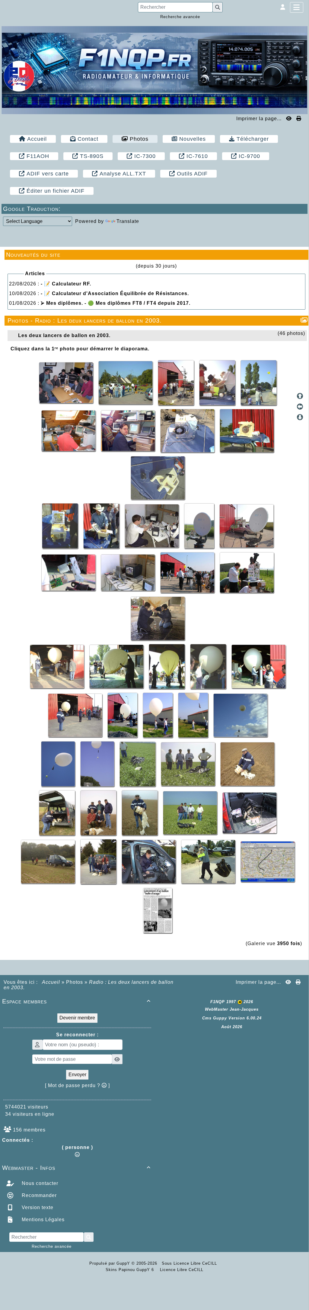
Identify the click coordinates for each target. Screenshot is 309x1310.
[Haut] (300, 396)
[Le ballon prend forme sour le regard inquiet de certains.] (117, 666)
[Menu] (296, 7)
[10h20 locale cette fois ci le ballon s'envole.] (58, 763)
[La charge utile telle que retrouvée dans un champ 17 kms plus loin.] (138, 763)
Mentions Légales (42, 1219)
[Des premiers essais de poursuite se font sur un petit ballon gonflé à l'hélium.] (188, 572)
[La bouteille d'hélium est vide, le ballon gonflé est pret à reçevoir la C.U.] (259, 666)
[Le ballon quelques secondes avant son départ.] (158, 714)
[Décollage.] (240, 714)
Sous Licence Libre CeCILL (190, 1263)
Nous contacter (39, 1183)
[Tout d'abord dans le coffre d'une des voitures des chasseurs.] (250, 812)
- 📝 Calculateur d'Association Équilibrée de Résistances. (115, 293)
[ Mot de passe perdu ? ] (77, 1085)
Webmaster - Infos (76, 1167)
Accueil (51, 982)
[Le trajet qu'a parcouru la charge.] (268, 861)
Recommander (38, 1195)
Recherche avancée (180, 16)
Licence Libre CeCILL (180, 1269)
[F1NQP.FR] (154, 69)
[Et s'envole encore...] (98, 763)
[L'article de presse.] (157, 909)
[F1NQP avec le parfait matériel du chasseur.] (149, 861)
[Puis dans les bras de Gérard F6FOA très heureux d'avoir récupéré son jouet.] (209, 861)
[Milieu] (300, 407)
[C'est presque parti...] (194, 714)
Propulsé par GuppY (110, 1263)
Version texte (36, 1207)
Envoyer (77, 1074)
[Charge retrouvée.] (48, 861)
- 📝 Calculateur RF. (66, 283)
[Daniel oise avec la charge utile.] (140, 812)
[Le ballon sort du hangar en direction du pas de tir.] (123, 714)
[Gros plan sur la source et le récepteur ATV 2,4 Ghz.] (69, 572)
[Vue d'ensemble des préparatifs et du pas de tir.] (126, 382)
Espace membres (76, 1001)
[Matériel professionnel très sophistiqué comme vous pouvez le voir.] (247, 572)
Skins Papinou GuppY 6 (131, 1269)
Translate (127, 221)
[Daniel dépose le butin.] (57, 812)
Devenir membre (77, 1017)
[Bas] (300, 417)
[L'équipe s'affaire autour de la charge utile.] (176, 382)
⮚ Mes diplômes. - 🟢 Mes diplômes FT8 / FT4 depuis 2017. (115, 303)
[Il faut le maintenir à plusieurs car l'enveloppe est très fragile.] (167, 666)
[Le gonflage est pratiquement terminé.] (209, 666)
